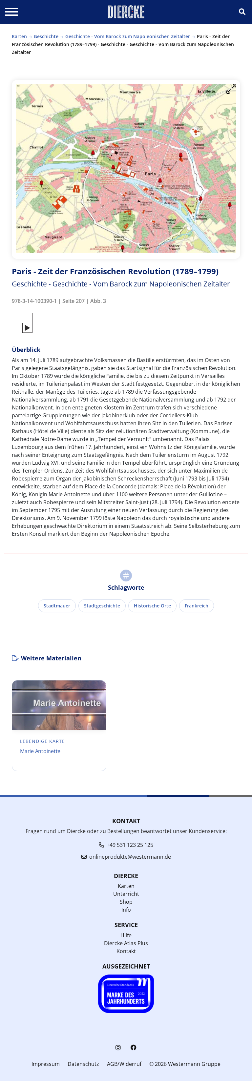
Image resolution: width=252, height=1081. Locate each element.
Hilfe (126, 935)
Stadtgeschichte (102, 605)
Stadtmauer (57, 605)
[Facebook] (133, 1047)
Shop (126, 901)
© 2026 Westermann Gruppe (184, 1064)
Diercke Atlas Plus (126, 943)
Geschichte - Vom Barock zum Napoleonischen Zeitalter (127, 36)
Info (126, 909)
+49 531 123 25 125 (130, 844)
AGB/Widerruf (124, 1064)
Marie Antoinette (40, 751)
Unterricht (126, 893)
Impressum (46, 1064)
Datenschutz (83, 1064)
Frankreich (196, 605)
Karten (19, 36)
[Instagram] (118, 1047)
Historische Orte (152, 605)
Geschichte (46, 36)
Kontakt (126, 951)
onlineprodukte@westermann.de (130, 856)
